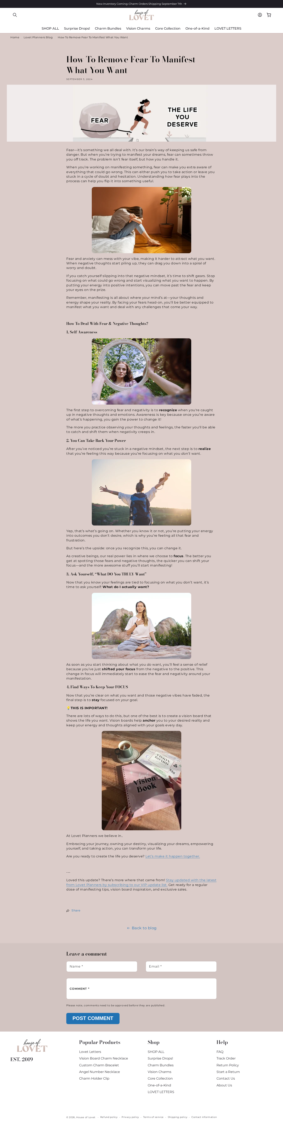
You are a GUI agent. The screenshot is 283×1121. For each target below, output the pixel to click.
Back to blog (144, 928)
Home (14, 37)
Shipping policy (177, 1117)
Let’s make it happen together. (172, 856)
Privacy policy (130, 1117)
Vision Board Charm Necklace (103, 1058)
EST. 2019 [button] (21, 1059)
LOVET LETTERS (161, 1092)
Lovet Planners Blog (38, 37)
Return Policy (227, 1065)
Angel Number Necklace (99, 1072)
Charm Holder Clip (94, 1078)
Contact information (204, 1117)
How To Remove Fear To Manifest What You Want (93, 37)
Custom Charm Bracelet (99, 1065)
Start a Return (228, 1072)
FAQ (219, 1052)
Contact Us (225, 1078)
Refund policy (109, 1117)
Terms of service (153, 1117)
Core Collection (160, 1078)
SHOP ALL (156, 1052)
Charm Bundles (161, 1065)
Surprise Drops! (160, 1058)
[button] (14, 14)
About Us (224, 1085)
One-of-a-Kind (159, 1085)
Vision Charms (159, 1072)
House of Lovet (85, 1117)
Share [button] (75, 910)
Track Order (226, 1058)
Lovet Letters (90, 1052)
